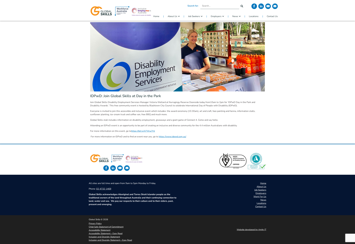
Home (156, 16)
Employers (216, 16)
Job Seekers (194, 16)
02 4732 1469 (103, 188)
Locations (253, 16)
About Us (172, 16)
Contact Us (272, 16)
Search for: (192, 5)
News (235, 16)
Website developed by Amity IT (251, 229)
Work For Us (259, 196)
